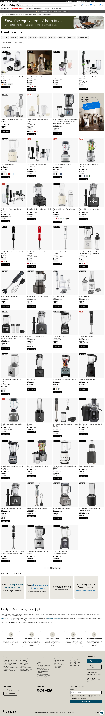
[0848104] (2, 391)
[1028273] (54, 476)
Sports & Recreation (9, 670)
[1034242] (87, 264)
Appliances (6, 666)
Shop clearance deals (17, 8)
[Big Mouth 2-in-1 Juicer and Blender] (91, 410)
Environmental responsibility (41, 667)
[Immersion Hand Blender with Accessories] (39, 150)
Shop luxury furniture (56, 8)
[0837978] (9, 174)
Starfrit (54, 298)
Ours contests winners (43, 675)
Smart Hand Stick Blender (10, 296)
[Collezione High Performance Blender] (13, 365)
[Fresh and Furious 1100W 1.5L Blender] (91, 150)
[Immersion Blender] (65, 62)
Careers (39, 662)
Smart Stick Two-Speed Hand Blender (63, 253)
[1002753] (4, 518)
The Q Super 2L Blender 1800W (11, 424)
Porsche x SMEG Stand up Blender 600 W (65, 467)
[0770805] (2, 262)
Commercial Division (42, 674)
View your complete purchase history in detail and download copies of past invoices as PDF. (73, 642)
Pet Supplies (23, 666)
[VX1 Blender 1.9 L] (39, 365)
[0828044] (61, 219)
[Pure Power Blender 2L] (39, 62)
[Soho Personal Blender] (91, 452)
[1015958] (59, 389)
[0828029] (54, 219)
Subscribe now (86, 701)
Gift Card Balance (75, 665)
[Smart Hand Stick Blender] (13, 282)
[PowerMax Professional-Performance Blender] (65, 537)
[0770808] (7, 262)
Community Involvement (44, 665)
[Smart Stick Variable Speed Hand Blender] (13, 105)
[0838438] (14, 174)
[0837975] (4, 174)
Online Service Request (52, 638)
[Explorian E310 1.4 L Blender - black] (39, 195)
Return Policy (11, 638)
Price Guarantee (75, 662)
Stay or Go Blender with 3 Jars (37, 466)
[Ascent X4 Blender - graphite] (13, 494)
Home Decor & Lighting (10, 660)
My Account (57, 659)
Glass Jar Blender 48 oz (87, 379)
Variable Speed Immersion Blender (12, 252)
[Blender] (39, 410)
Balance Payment (75, 664)
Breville (54, 166)
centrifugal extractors (53, 618)
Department (6, 8)
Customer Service (59, 660)
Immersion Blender (59, 77)
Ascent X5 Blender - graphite (89, 209)
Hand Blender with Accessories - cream (38, 120)
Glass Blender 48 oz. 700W (62, 336)
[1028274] (56, 476)
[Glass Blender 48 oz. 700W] (65, 322)
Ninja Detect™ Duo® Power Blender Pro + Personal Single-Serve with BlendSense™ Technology (65, 121)
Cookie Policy (70, 712)
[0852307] (89, 176)
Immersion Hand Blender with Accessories (37, 165)
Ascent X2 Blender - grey (35, 336)
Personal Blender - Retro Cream (64, 209)
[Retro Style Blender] (13, 150)
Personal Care (24, 665)
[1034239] (80, 264)
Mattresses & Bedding (9, 663)
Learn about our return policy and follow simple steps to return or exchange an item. (11, 642)
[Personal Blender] (91, 282)
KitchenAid (29, 78)
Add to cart (5, 87)
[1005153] (28, 131)
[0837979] (11, 174)
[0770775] (33, 264)
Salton (54, 381)
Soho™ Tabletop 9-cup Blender (37, 296)
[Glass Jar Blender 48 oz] (91, 365)
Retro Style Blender (8, 164)
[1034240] (82, 264)
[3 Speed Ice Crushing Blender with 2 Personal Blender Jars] (13, 322)
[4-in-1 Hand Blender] (65, 282)
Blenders (3, 618)
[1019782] (33, 87)
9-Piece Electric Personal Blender (12, 77)
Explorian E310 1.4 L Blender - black (39, 209)
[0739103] (61, 174)
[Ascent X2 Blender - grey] (39, 322)
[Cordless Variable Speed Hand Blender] (39, 237)
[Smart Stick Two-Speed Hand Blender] (65, 237)
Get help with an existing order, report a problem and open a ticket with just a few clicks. (52, 643)
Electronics (6, 669)
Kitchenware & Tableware (10, 667)
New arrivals (29, 8)
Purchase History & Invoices (73, 638)
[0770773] (28, 264)
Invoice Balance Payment (94, 638)
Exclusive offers (38, 8)
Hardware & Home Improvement (25, 659)
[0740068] (87, 176)
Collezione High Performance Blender (11, 380)
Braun (80, 80)
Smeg (28, 123)
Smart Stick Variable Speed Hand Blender (12, 120)
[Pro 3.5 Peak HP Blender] (65, 494)
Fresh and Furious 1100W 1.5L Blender (89, 165)
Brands (47, 8)
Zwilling (28, 425)
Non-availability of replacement (59, 665)
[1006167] (37, 131)
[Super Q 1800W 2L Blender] (65, 150)
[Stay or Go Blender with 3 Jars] (39, 452)
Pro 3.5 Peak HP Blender (61, 508)
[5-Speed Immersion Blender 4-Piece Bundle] (65, 410)
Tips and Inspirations (43, 677)
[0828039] (59, 219)
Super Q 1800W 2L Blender (62, 164)
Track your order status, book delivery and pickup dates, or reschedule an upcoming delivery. (31, 643)
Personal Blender (85, 296)
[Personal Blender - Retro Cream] (65, 195)
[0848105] (4, 391)
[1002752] (2, 518)
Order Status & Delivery (32, 638)
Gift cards (56, 663)
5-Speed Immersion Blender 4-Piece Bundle (65, 425)
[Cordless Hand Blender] (91, 322)
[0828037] (56, 219)
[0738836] (59, 174)
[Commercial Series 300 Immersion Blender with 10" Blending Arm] (13, 537)
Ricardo (2, 78)
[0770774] (30, 264)
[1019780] (28, 87)
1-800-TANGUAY (14, 1)
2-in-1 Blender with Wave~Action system (12, 467)
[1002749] (28, 346)
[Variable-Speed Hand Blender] (39, 494)
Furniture (6, 659)
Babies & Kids (7, 665)
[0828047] (63, 219)
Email (72, 689)
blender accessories (7, 620)
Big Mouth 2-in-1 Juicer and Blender (91, 424)
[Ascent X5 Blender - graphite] (91, 195)
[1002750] (30, 346)
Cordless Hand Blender (86, 336)
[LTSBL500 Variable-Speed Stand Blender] (39, 537)
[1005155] (33, 131)
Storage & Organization (10, 662)
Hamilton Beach (56, 338)
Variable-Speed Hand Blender (37, 508)
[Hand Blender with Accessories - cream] (39, 105)
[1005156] (35, 131)
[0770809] (9, 262)
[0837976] (7, 174)
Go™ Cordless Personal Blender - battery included (90, 509)
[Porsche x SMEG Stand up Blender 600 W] (65, 452)
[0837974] (2, 174)
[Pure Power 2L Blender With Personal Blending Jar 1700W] (91, 237)
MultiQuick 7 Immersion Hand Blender (11, 210)
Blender (29, 424)
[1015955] (54, 389)
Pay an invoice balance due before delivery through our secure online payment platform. (94, 643)
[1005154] (30, 131)
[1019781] (30, 87)
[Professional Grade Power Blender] (65, 365)
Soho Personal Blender (86, 466)
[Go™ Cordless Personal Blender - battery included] (91, 494)
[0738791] (56, 174)
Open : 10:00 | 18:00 (90, 1)
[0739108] (84, 176)
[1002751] (33, 346)
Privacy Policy (62, 712)
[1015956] (56, 389)
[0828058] (68, 219)
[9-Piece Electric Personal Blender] (13, 62)
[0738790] (54, 174)
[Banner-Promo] (91, 114)
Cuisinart (3, 123)
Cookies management (43, 669)
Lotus (28, 554)
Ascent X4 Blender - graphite (11, 508)
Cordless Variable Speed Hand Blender (37, 253)
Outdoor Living (24, 663)
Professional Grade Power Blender (64, 379)
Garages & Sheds (25, 662)
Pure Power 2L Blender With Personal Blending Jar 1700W (89, 253)
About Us (39, 661)
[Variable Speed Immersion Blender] (13, 237)
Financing (73, 661)
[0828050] (65, 219)
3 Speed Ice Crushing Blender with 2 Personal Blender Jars (13, 337)
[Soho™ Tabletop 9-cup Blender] (39, 282)
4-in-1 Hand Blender (59, 296)
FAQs (38, 664)
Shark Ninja (55, 125)
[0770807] (4, 262)
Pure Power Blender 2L (35, 77)
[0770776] (35, 264)
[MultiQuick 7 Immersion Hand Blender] (13, 195)
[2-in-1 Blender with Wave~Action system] (13, 452)
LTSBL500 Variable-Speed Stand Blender (38, 552)
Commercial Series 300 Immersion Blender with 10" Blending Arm (12, 552)
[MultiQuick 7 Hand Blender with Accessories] (91, 62)
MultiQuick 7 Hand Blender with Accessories (89, 78)
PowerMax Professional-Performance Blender (61, 552)
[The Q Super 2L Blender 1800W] (13, 410)
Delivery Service (58, 662)
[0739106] (82, 176)
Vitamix (28, 210)
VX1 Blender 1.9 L (33, 379)
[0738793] (80, 176)
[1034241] (84, 264)
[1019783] (35, 87)
